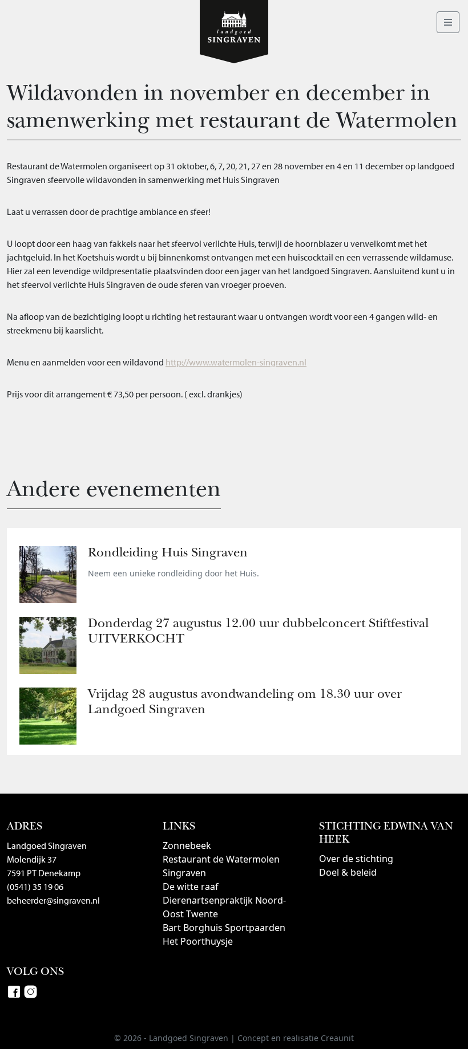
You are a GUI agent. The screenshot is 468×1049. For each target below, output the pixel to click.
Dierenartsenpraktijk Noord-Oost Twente (224, 907)
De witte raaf (191, 886)
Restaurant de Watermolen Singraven (221, 866)
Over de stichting (356, 858)
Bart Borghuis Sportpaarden (224, 927)
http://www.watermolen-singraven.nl (236, 362)
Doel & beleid (348, 872)
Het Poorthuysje (198, 941)
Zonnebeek (187, 845)
